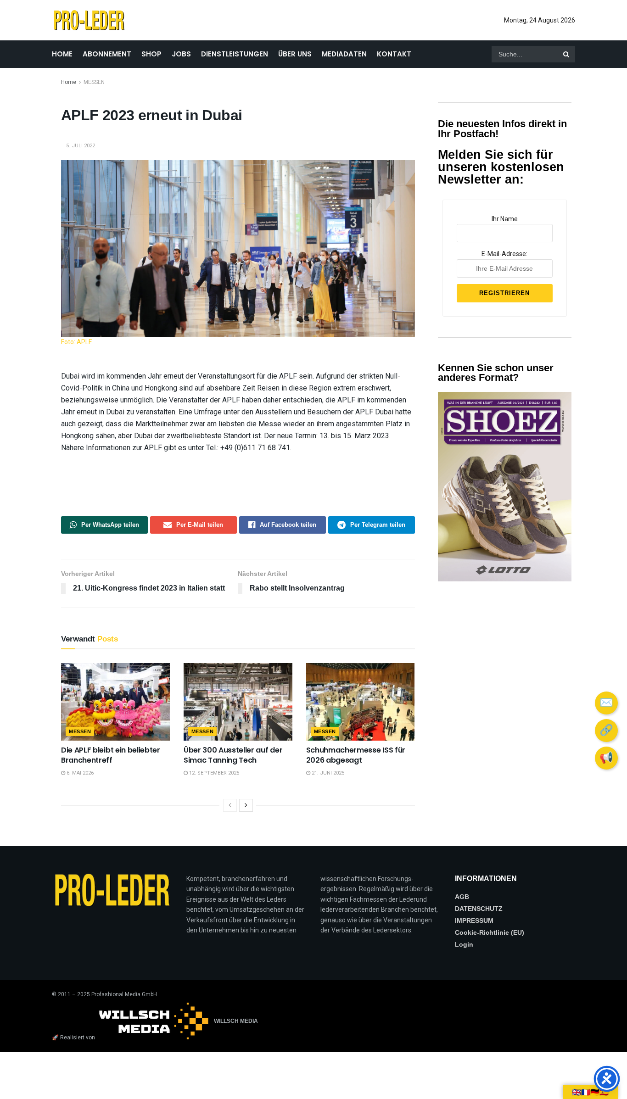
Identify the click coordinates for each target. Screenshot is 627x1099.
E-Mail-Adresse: (504, 253)
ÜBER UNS (295, 54)
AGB (462, 896)
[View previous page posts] (230, 805)
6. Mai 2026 (79, 773)
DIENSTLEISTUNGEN (234, 54)
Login (464, 944)
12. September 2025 (213, 773)
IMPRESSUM (474, 920)
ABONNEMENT (107, 54)
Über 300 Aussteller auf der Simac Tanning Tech (233, 755)
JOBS (181, 54)
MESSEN (94, 82)
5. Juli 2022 (80, 146)
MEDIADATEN (344, 54)
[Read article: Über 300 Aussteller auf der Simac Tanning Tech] (238, 702)
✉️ (606, 702)
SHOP (151, 54)
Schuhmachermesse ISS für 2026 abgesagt (355, 755)
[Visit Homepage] (89, 20)
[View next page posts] (246, 805)
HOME (62, 54)
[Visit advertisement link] (505, 486)
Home (68, 82)
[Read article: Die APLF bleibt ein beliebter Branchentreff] (115, 702)
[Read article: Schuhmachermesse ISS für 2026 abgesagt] (360, 702)
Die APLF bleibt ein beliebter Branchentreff (110, 755)
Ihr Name (505, 219)
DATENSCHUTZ (479, 908)
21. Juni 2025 (327, 773)
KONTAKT (394, 54)
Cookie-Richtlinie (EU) (489, 932)
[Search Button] (567, 54)
